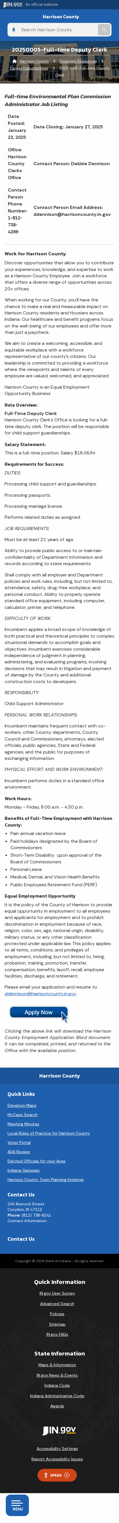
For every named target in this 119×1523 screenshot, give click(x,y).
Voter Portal (19, 1142)
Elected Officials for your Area (36, 1161)
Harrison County (61, 16)
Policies (57, 1313)
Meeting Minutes (23, 1124)
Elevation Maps (22, 1105)
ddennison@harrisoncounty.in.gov (40, 994)
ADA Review (19, 1151)
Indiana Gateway (24, 1170)
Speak (56, 1475)
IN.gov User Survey (57, 1293)
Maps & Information (57, 1364)
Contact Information (27, 1220)
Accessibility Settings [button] (57, 1448)
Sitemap (57, 1324)
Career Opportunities (29, 68)
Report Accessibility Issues (57, 1459)
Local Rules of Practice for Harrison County (49, 1133)
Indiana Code (57, 1385)
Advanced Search (57, 1303)
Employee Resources (78, 61)
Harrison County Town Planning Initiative (46, 1179)
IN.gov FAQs (57, 1334)
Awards (57, 1406)
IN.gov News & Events (57, 1375)
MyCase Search (23, 1114)
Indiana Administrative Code (57, 1395)
